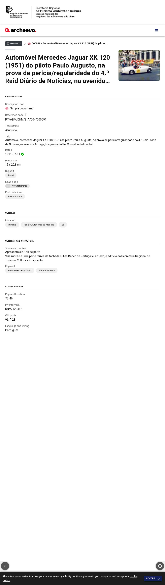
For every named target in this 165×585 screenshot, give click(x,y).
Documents (14, 43)
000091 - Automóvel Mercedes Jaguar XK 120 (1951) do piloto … (69, 43)
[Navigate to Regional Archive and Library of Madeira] (43, 12)
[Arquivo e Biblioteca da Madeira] (20, 31)
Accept (150, 578)
